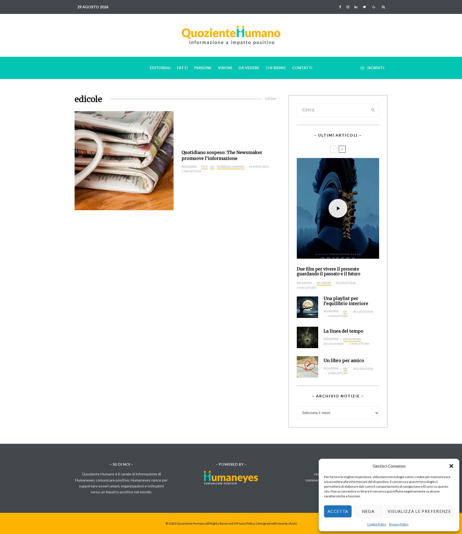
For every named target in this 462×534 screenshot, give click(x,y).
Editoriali (160, 67)
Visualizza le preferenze (419, 511)
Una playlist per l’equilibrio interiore (346, 301)
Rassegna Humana (230, 166)
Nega (368, 511)
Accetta (338, 511)
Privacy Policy (399, 524)
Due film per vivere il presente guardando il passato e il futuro (328, 271)
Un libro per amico (344, 360)
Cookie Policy (376, 524)
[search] (373, 110)
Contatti (302, 67)
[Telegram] (364, 7)
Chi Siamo (276, 67)
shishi (292, 523)
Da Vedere (248, 67)
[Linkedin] (356, 7)
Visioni (225, 67)
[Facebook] (340, 7)
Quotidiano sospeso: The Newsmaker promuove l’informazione (222, 155)
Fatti (182, 67)
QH (212, 166)
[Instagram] (348, 7)
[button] (451, 466)
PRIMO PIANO (352, 339)
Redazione (189, 166)
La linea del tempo (343, 331)
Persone (202, 67)
